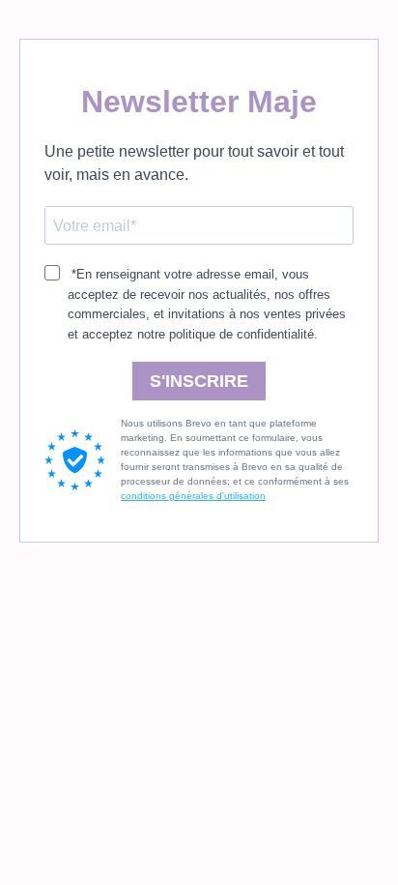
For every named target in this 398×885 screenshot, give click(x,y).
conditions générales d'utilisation (193, 495)
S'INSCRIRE (199, 381)
